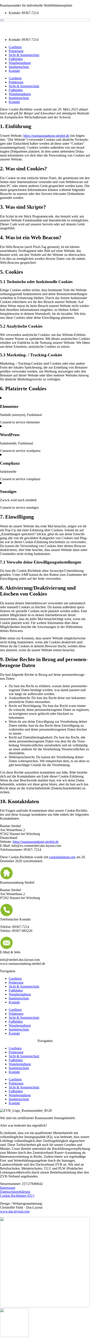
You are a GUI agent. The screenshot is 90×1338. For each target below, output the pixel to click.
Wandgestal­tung (20, 63)
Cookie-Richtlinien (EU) (17, 1195)
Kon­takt (14, 71)
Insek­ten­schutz (19, 67)
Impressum (7, 1188)
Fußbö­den (16, 59)
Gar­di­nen (15, 47)
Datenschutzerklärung (15, 1191)
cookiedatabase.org (62, 857)
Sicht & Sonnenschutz (24, 55)
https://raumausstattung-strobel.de (46, 135)
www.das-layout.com (14, 1211)
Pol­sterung (16, 51)
